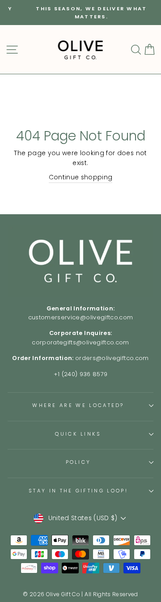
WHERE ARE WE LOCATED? (78, 405)
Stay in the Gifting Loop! (78, 490)
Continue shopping (81, 177)
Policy (78, 462)
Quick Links (78, 433)
